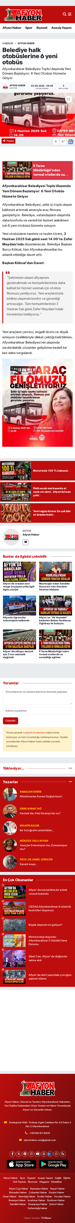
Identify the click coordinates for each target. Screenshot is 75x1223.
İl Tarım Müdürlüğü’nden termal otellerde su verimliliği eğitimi (54, 654)
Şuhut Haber (56, 1204)
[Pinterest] (25, 1154)
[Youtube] (37, 1154)
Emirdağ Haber (27, 1196)
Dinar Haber (10, 1196)
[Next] (50, 1154)
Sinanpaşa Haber (37, 1204)
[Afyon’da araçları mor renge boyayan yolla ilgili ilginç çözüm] (19, 571)
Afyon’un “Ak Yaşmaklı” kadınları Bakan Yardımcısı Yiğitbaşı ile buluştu (55, 620)
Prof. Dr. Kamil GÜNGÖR (36, 859)
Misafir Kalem (29, 825)
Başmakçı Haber (39, 1188)
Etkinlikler (56, 1182)
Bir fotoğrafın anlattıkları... (37, 830)
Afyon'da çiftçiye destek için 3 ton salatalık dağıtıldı (18, 654)
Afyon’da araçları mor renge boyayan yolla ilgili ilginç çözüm (18, 587)
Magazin (44, 1182)
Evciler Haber (44, 1196)
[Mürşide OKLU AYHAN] (10, 844)
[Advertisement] (37, 1030)
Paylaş (10, 141)
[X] (19, 1154)
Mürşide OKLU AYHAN (34, 841)
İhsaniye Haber (17, 1200)
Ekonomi (32, 1182)
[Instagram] (31, 1154)
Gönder (10, 720)
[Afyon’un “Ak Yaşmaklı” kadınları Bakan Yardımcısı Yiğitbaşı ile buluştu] (55, 605)
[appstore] (21, 1165)
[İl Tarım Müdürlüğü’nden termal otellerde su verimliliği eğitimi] (55, 639)
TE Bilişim (46, 1218)
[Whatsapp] (56, 1154)
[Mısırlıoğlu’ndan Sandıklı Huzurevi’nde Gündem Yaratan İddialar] (55, 571)
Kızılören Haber (56, 1200)
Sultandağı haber (37, 1208)
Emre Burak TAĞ (31, 808)
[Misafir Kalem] (10, 828)
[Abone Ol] (71, 141)
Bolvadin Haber (18, 1192)
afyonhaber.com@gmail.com (40, 1140)
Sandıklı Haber (18, 1204)
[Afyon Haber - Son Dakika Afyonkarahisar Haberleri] (23, 15)
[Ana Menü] (69, 14)
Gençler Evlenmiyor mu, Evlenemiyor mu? (43, 847)
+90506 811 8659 (39, 1133)
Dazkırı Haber (56, 1192)
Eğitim (66, 1178)
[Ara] (64, 14)
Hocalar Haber (62, 1196)
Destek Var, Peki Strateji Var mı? (40, 813)
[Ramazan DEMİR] (10, 794)
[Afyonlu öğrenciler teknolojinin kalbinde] (19, 605)
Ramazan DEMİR (30, 792)
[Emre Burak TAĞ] (10, 811)
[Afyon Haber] (11, 537)
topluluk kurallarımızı (34, 732)
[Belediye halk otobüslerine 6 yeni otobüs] (37, 115)
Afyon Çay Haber (18, 1188)
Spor (28, 28)
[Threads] (44, 1154)
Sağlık (58, 1178)
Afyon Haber (12, 28)
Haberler (7, 43)
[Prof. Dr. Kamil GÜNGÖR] (10, 861)
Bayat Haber (57, 1188)
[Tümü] (70, 768)
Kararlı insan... (29, 864)
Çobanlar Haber (38, 1192)
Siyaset (41, 28)
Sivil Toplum (19, 1182)
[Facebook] (12, 1154)
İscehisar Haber (36, 1200)
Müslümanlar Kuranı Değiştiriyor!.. (41, 796)
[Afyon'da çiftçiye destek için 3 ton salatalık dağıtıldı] (19, 639)
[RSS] (63, 1154)
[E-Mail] (25, 542)
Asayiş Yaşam (61, 28)
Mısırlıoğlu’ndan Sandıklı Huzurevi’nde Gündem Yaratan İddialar (54, 587)
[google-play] (53, 1165)
